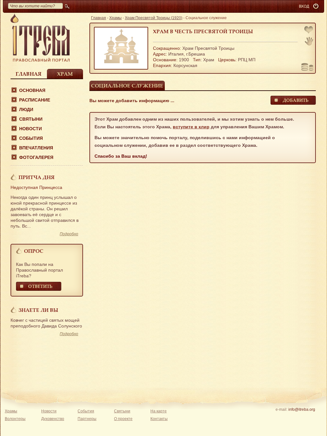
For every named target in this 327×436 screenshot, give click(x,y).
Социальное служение (127, 85)
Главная (29, 73)
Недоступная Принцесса (36, 187)
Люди (26, 109)
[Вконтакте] (282, 418)
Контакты (159, 419)
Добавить (295, 100)
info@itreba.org (301, 409)
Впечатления (36, 147)
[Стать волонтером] (309, 41)
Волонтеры (15, 419)
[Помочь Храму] (307, 67)
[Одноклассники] (311, 418)
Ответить (40, 286)
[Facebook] (292, 418)
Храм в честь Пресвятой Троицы (203, 31)
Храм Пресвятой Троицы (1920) (153, 18)
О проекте (123, 419)
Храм (65, 73)
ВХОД (304, 6)
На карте (158, 411)
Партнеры (87, 419)
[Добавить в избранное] (309, 30)
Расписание (34, 99)
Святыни (30, 119)
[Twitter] (302, 418)
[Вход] (316, 6)
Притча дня (37, 177)
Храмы (115, 18)
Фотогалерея (36, 157)
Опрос (33, 250)
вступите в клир (191, 126)
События (31, 138)
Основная (32, 90)
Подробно (69, 234)
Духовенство (52, 419)
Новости (30, 128)
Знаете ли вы (38, 309)
